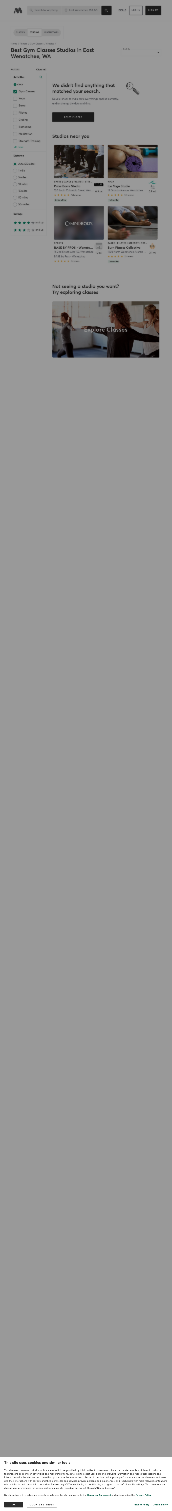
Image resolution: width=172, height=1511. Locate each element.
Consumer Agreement (99, 1495)
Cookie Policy (160, 1505)
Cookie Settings (42, 1505)
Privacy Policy (143, 1495)
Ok (14, 1505)
